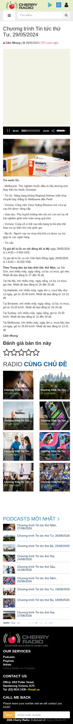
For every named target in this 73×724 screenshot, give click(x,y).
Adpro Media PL (56, 720)
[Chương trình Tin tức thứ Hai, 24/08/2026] (55, 415)
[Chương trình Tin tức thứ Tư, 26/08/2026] (55, 385)
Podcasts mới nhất (29, 519)
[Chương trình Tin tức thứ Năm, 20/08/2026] (55, 446)
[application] (36, 131)
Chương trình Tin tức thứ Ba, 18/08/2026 (55, 482)
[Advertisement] (36, 88)
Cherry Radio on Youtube (19, 668)
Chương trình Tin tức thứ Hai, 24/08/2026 (55, 420)
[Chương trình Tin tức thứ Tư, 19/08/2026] (18, 477)
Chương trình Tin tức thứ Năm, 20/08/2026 (55, 451)
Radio (35, 364)
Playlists (8, 660)
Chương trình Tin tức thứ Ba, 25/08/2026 (18, 420)
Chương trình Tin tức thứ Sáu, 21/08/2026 (18, 451)
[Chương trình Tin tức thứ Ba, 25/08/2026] (18, 415)
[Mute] (53, 131)
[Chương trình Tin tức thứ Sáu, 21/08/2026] (18, 446)
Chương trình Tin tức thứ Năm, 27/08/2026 (18, 390)
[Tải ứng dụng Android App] (50, 4)
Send (9, 714)
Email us (34, 689)
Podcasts (9, 657)
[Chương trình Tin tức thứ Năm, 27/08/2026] (18, 385)
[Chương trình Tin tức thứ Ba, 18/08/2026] (55, 477)
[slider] (31, 131)
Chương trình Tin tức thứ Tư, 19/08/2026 (18, 482)
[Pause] (8, 131)
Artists (7, 664)
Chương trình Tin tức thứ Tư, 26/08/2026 (55, 390)
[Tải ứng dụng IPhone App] (58, 4)
